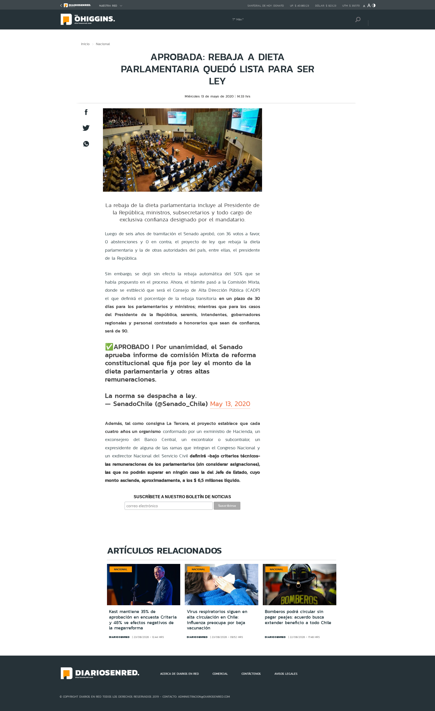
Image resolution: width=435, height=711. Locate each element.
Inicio (85, 44)
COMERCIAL (220, 673)
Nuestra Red (108, 6)
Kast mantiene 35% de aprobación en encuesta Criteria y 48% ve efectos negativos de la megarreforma (143, 619)
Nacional (103, 44)
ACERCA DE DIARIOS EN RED (179, 673)
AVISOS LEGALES (286, 673)
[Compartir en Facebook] (86, 114)
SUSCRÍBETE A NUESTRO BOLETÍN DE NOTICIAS (182, 497)
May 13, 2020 (230, 404)
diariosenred (119, 637)
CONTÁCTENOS (251, 673)
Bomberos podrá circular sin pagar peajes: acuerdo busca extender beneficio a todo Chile (298, 617)
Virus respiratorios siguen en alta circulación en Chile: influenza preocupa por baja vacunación (217, 619)
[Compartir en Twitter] (86, 130)
